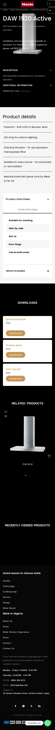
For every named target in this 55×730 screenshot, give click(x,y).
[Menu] (5, 4)
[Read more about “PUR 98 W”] (49, 456)
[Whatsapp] (47, 723)
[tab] (27, 209)
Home (5, 10)
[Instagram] (24, 706)
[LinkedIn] (39, 706)
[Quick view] (5, 416)
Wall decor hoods (19, 10)
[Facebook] (16, 706)
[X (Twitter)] (31, 706)
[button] (15, 378)
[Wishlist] (5, 412)
